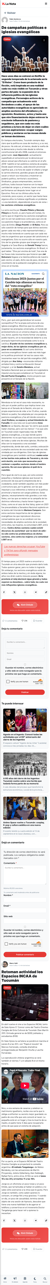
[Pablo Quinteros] (5, 20)
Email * (7, 905)
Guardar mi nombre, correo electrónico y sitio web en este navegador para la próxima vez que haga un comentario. (24, 670)
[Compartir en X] (14, 592)
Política (7, 39)
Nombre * (8, 895)
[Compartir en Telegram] (35, 592)
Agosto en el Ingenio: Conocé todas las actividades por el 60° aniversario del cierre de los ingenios (22, 737)
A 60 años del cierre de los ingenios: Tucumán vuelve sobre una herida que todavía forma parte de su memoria (22, 781)
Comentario (10, 863)
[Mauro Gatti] (5, 964)
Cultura (7, 988)
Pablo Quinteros (15, 19)
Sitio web (8, 916)
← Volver (10, 12)
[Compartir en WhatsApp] (25, 592)
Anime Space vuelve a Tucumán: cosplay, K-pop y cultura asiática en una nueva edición (23, 825)
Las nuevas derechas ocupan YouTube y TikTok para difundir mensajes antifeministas (24, 550)
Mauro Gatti (13, 963)
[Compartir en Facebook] (4, 592)
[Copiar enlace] (46, 592)
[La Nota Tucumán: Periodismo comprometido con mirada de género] (9, 4)
